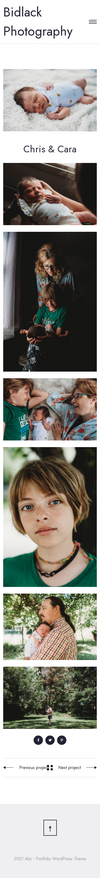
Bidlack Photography (38, 21)
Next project (69, 767)
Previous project (34, 767)
